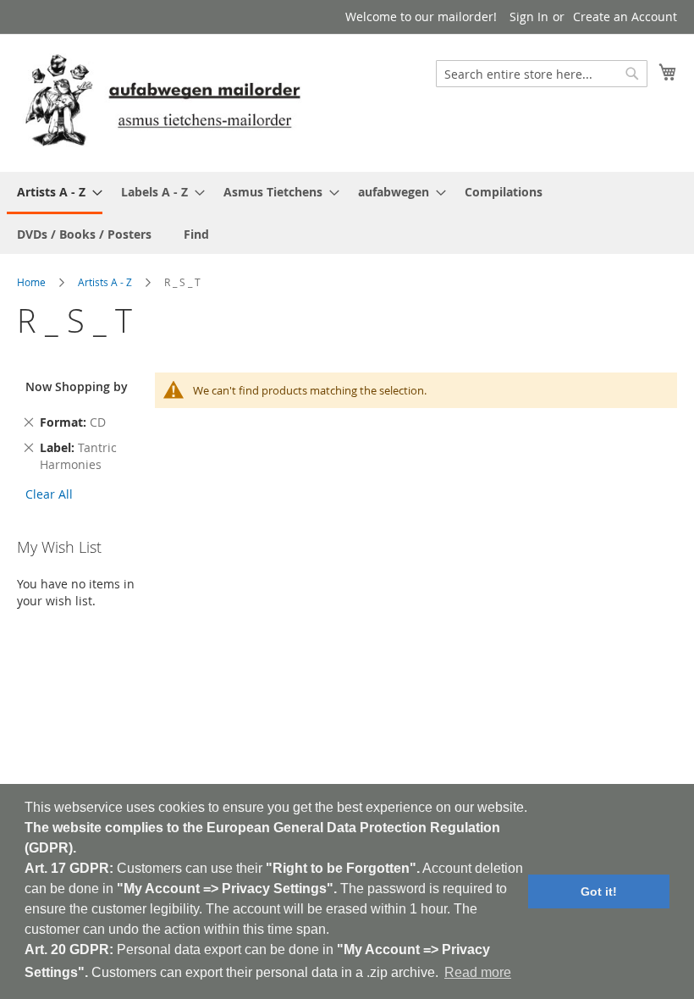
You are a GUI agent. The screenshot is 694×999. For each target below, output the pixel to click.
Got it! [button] (599, 891)
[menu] (347, 213)
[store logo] (162, 102)
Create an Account (625, 16)
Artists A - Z (105, 282)
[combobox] (541, 73)
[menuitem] (54, 193)
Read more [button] (477, 972)
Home (31, 282)
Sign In (528, 16)
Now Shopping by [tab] (76, 386)
